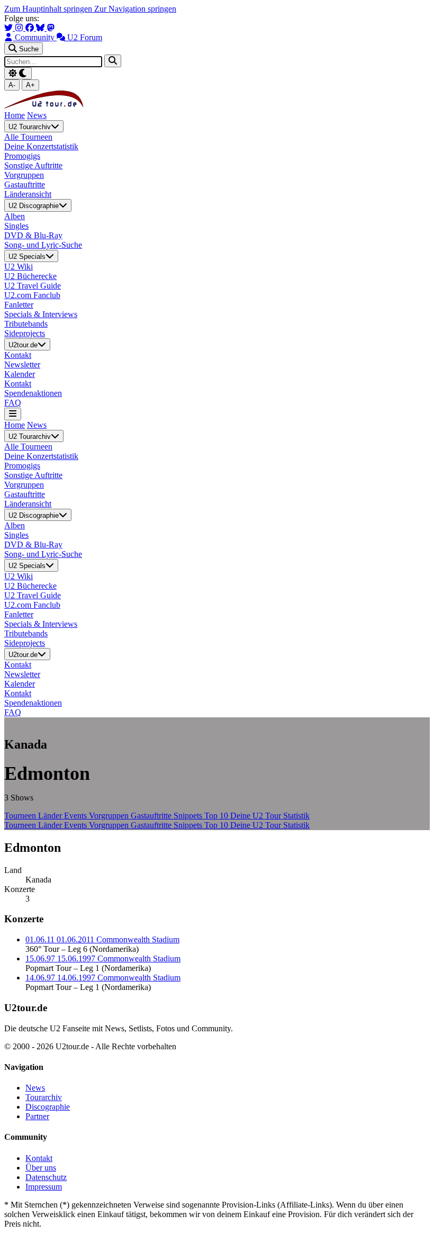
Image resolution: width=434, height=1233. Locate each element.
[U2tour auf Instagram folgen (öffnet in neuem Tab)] (20, 27)
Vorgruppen (110, 815)
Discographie (47, 1106)
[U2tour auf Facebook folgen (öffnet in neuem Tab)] (30, 27)
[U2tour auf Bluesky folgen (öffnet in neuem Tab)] (41, 27)
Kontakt (38, 1158)
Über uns (40, 1167)
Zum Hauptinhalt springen (49, 8)
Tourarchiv (43, 1097)
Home (14, 115)
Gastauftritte (152, 815)
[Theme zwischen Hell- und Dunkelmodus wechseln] (18, 73)
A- (11, 85)
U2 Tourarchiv (29, 127)
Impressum (43, 1186)
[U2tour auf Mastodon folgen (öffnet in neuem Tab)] (51, 27)
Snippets (189, 815)
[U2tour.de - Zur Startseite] (43, 105)
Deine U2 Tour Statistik (270, 815)
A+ (30, 85)
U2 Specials (27, 256)
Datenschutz (46, 1177)
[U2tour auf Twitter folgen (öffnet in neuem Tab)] (9, 27)
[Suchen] (112, 61)
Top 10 (217, 815)
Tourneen (21, 815)
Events (76, 815)
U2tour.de (23, 345)
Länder (51, 815)
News (37, 115)
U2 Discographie (33, 206)
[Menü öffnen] (12, 414)
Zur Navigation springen (135, 8)
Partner (37, 1116)
